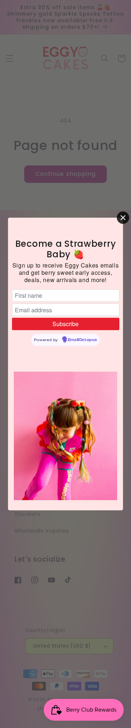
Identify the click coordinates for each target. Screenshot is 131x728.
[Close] (123, 217)
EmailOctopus (82, 340)
